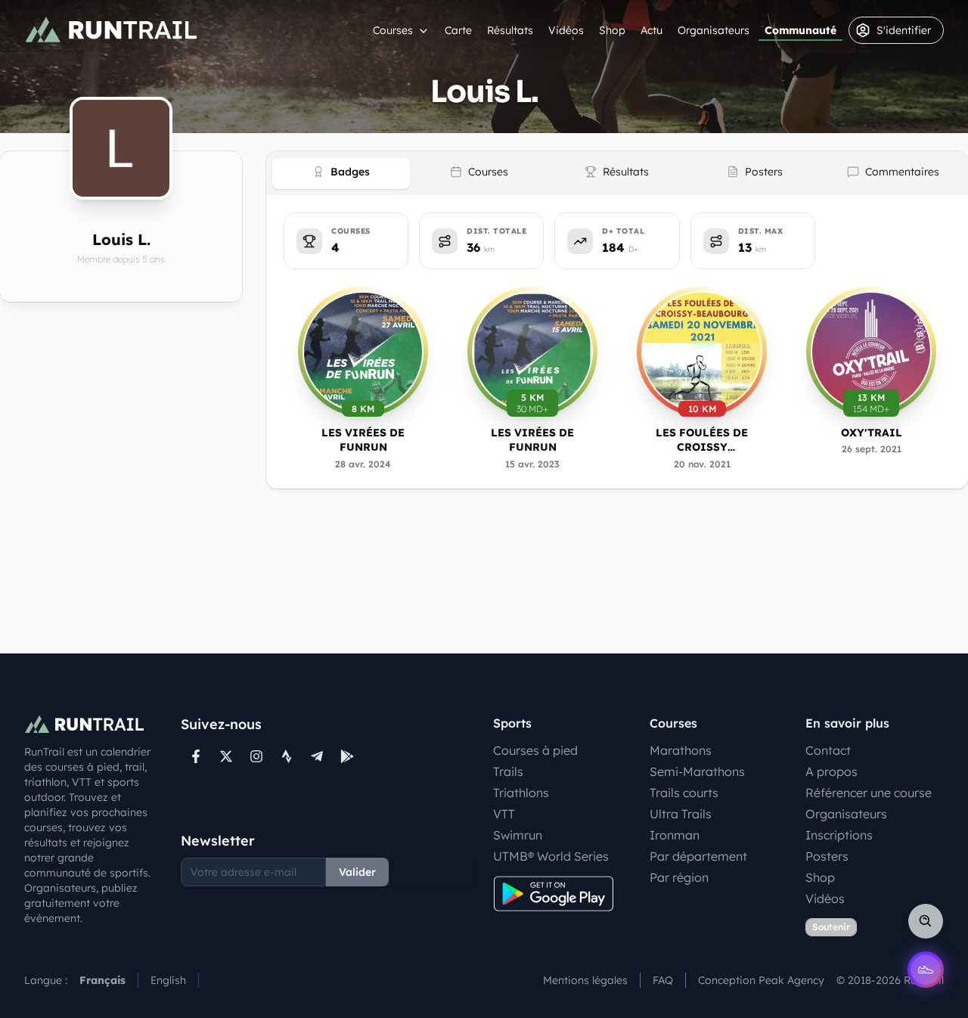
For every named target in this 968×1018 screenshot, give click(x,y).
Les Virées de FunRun (363, 440)
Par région (679, 877)
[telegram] (317, 756)
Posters (827, 856)
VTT (504, 813)
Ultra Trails (681, 813)
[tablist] (617, 173)
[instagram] (256, 756)
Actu (651, 30)
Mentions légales (585, 980)
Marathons (681, 750)
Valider (357, 872)
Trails (508, 771)
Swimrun (517, 835)
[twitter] (226, 756)
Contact (828, 750)
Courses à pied (535, 750)
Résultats (510, 30)
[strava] (286, 756)
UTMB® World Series (551, 856)
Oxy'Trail (871, 432)
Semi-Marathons (697, 771)
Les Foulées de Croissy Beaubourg (702, 440)
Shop (612, 30)
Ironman (675, 835)
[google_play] (347, 756)
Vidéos (566, 30)
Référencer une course (868, 792)
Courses (393, 30)
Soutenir (831, 927)
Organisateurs (713, 30)
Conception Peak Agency (761, 980)
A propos (831, 771)
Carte (458, 30)
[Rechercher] (926, 921)
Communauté (800, 30)
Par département (698, 856)
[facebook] (196, 756)
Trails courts (684, 792)
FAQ (663, 980)
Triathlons (521, 792)
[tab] (341, 173)
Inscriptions (839, 835)
